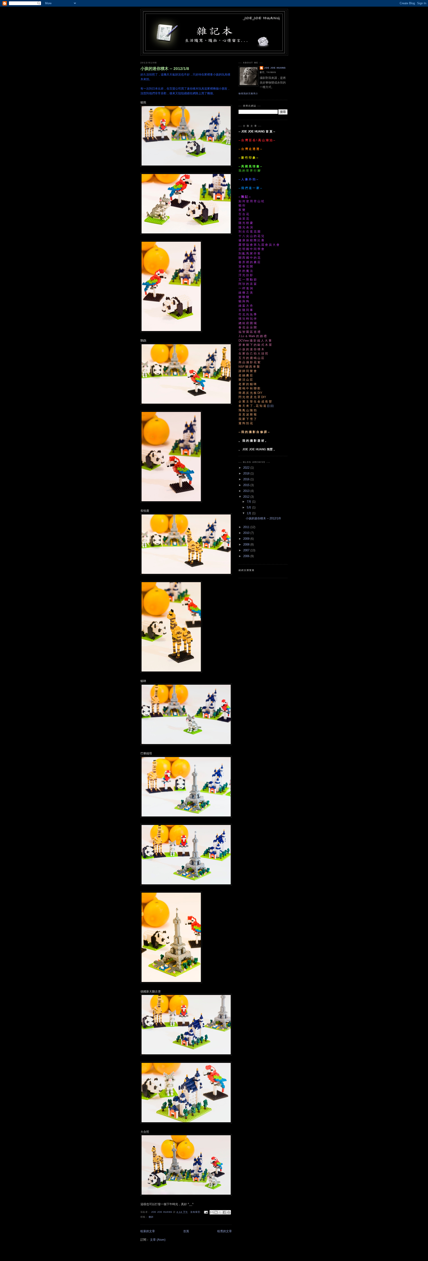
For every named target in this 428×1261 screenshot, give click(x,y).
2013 (246, 491)
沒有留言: (196, 1212)
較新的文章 (147, 1231)
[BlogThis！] (216, 1212)
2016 (246, 479)
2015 (246, 485)
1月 (249, 513)
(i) (268, 405)
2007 (246, 550)
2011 (246, 527)
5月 (249, 507)
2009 (246, 538)
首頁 (186, 1231)
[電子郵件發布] (206, 1212)
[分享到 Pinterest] (228, 1212)
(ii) (272, 405)
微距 (151, 1217)
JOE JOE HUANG (275, 68)
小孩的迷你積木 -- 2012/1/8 (164, 68)
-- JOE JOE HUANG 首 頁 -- (257, 131)
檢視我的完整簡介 (248, 93)
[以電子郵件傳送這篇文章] (212, 1212)
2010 (246, 533)
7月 (249, 501)
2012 (246, 496)
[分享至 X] (220, 1212)
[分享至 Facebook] (224, 1212)
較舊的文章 (224, 1231)
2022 (246, 467)
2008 (246, 544)
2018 (246, 473)
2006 (246, 556)
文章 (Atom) (157, 1239)
